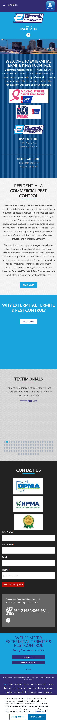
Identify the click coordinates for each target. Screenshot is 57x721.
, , (22, 602)
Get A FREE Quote (13, 584)
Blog (26, 692)
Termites (50, 684)
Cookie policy (40, 711)
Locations (48, 688)
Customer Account (23, 688)
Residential (28, 684)
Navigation (12, 4)
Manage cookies (17, 717)
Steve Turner (28, 401)
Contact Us (28, 657)
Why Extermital (28, 662)
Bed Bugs (9, 688)
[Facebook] (28, 35)
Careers (32, 692)
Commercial (40, 684)
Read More (28, 285)
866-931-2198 (28, 29)
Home (5, 684)
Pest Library (37, 688)
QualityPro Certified (14, 692)
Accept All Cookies (37, 717)
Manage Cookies (45, 692)
